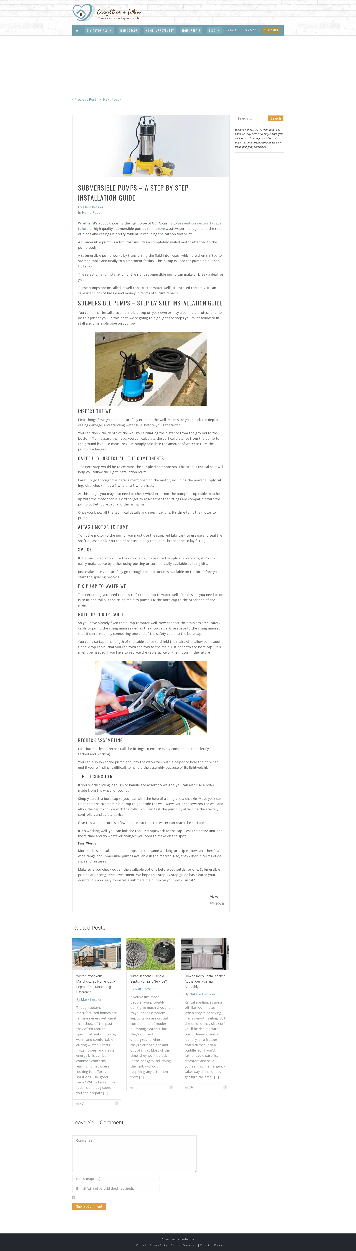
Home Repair (191, 30)
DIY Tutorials (97, 30)
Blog (212, 30)
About (232, 30)
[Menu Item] (77, 30)
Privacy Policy (158, 1245)
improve (158, 228)
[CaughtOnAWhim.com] (106, 12)
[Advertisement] (178, 63)
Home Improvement (160, 30)
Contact (250, 30)
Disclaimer (190, 1245)
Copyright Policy (211, 1245)
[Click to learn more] (96, 953)
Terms (175, 1245)
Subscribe (271, 30)
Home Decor (129, 30)
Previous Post (84, 99)
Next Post (111, 99)
